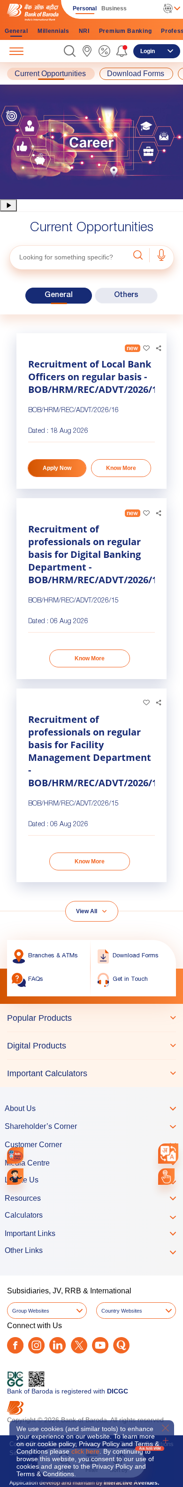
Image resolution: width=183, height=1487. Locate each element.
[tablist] (91, 1045)
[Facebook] (15, 1345)
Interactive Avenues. (131, 1482)
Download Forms (135, 74)
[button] (70, 51)
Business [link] (114, 8)
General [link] (16, 31)
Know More (121, 468)
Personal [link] (85, 8)
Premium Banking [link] (125, 31)
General (59, 295)
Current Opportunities (50, 74)
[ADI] (15, 1176)
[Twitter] (79, 1345)
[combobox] (168, 1153)
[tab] (91, 1018)
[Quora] (121, 1345)
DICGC (117, 1391)
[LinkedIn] (57, 1345)
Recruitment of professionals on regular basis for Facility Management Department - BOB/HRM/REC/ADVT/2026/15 (91, 751)
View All (86, 911)
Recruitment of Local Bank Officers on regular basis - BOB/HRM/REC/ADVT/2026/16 (91, 377)
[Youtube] (100, 1345)
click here (85, 1451)
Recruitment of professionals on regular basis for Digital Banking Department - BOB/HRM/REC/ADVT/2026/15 (91, 554)
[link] (87, 51)
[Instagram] (36, 1345)
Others (126, 295)
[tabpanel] (91, 142)
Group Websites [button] (30, 1311)
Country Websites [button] (121, 1311)
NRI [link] (84, 31)
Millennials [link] (53, 31)
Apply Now (57, 468)
